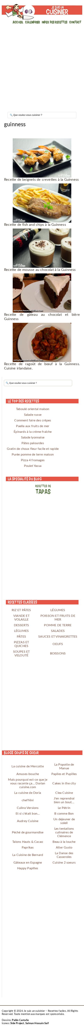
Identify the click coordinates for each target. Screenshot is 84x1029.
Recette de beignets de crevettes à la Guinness (41, 179)
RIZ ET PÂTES (21, 610)
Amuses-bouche (27, 774)
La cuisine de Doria (27, 792)
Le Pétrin (64, 807)
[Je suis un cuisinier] (42, 12)
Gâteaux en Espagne (27, 862)
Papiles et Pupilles (64, 774)
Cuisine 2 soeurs (64, 862)
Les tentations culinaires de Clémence (64, 832)
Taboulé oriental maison (32, 409)
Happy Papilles (27, 868)
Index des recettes (54, 22)
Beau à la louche (64, 841)
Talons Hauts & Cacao (27, 841)
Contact (75, 22)
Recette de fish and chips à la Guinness (35, 225)
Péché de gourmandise (28, 832)
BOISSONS (58, 653)
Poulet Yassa (32, 465)
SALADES (58, 630)
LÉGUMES (57, 610)
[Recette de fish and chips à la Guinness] (42, 203)
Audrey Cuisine (27, 821)
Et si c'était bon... (28, 813)
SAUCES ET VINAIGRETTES (57, 636)
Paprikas (28, 847)
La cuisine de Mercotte (28, 766)
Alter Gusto (64, 847)
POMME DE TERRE (57, 625)
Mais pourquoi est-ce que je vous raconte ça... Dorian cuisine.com (27, 783)
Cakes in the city (64, 783)
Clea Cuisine (64, 792)
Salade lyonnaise (32, 437)
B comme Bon (64, 813)
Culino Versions (28, 807)
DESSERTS (21, 625)
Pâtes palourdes (32, 443)
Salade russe (32, 414)
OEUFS (58, 644)
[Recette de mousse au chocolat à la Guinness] (42, 248)
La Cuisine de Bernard (27, 855)
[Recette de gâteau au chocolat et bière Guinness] (42, 293)
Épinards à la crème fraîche (33, 431)
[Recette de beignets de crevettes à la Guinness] (42, 158)
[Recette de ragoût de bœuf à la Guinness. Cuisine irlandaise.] (42, 342)
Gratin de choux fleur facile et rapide (33, 448)
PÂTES (21, 636)
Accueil (18, 22)
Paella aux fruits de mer (32, 426)
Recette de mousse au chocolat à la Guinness (40, 270)
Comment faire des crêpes (32, 420)
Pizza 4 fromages (33, 460)
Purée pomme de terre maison (33, 454)
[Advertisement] (42, 67)
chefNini (28, 800)
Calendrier (32, 22)
